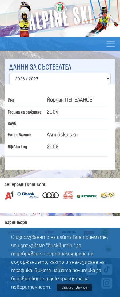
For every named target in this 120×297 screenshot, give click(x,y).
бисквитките (27, 279)
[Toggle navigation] (110, 43)
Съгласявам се (74, 287)
